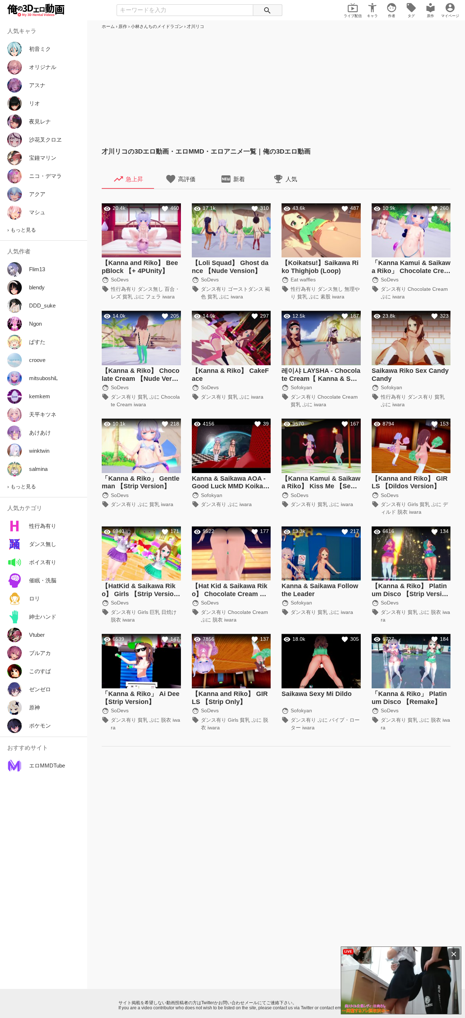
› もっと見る (21, 230)
